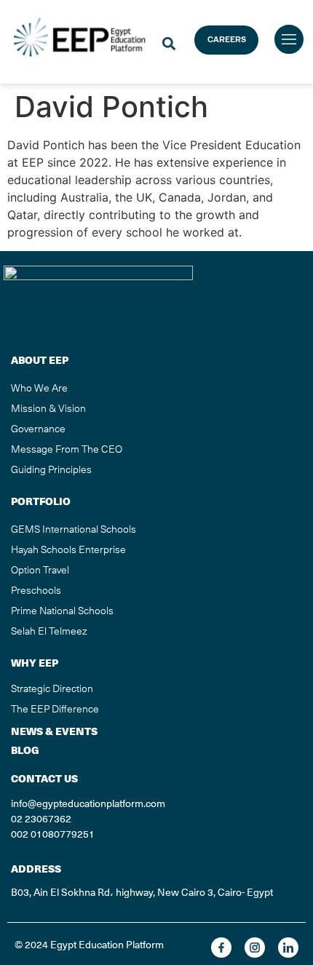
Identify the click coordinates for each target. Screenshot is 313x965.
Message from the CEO (66, 449)
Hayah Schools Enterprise (68, 549)
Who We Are (39, 387)
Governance (38, 428)
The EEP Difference (55, 708)
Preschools (36, 590)
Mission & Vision (48, 408)
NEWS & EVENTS (54, 732)
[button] (168, 44)
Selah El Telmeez (49, 631)
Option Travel (40, 569)
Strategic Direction (52, 688)
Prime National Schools (62, 610)
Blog (25, 751)
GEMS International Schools (73, 529)
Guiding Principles (51, 469)
